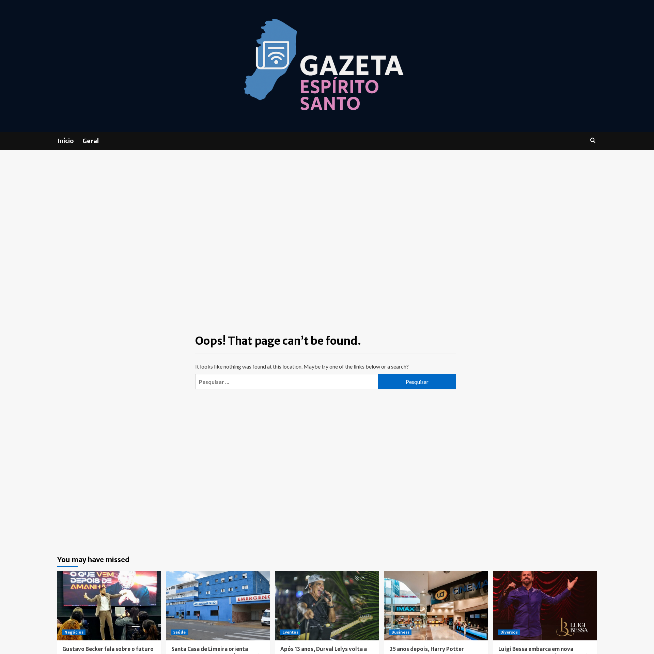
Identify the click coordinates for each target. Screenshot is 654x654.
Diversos (509, 632)
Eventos (290, 632)
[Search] (593, 140)
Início (65, 141)
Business (400, 632)
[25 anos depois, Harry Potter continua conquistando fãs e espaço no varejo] (436, 605)
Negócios (73, 632)
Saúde (179, 632)
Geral (90, 141)
